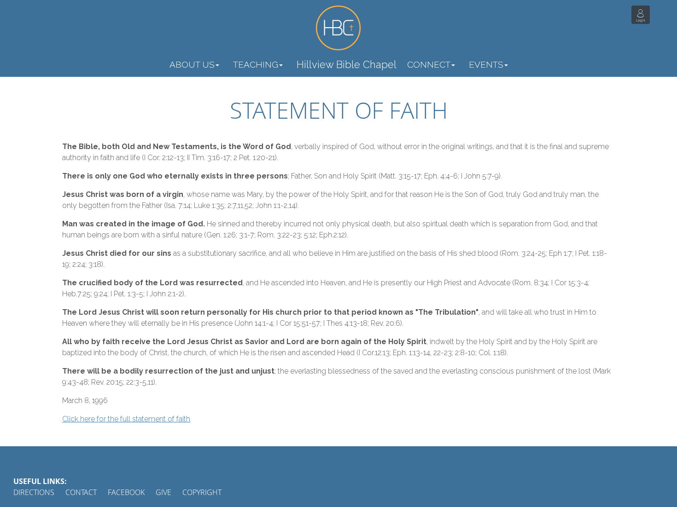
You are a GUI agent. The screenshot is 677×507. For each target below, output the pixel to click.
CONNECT (428, 64)
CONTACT (81, 492)
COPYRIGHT (202, 492)
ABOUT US (192, 64)
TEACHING (255, 64)
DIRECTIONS (33, 492)
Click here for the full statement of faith (126, 419)
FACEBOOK (126, 492)
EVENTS (486, 64)
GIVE (163, 492)
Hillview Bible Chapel (347, 64)
